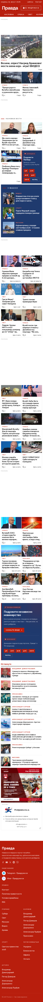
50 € (32, 175)
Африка (26, 955)
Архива (5, 930)
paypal (35, 180)
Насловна (9, 14)
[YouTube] (6, 862)
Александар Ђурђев (32, 932)
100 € (27, 179)
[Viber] (17, 862)
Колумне (27, 909)
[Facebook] (3, 862)
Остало (26, 959)
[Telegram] (14, 862)
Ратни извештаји (31, 942)
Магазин (5, 922)
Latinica (30, 2)
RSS (3, 902)
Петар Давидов (30, 921)
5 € (26, 171)
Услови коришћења (10, 898)
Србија (21, 14)
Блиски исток (29, 951)
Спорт (5, 942)
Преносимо (28, 936)
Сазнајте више (13, 630)
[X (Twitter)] (10, 862)
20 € (26, 175)
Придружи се (33, 8)
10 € (31, 171)
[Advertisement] (21, 27)
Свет (30, 14)
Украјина (27, 947)
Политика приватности (12, 894)
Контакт (38, 2)
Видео (4, 926)
